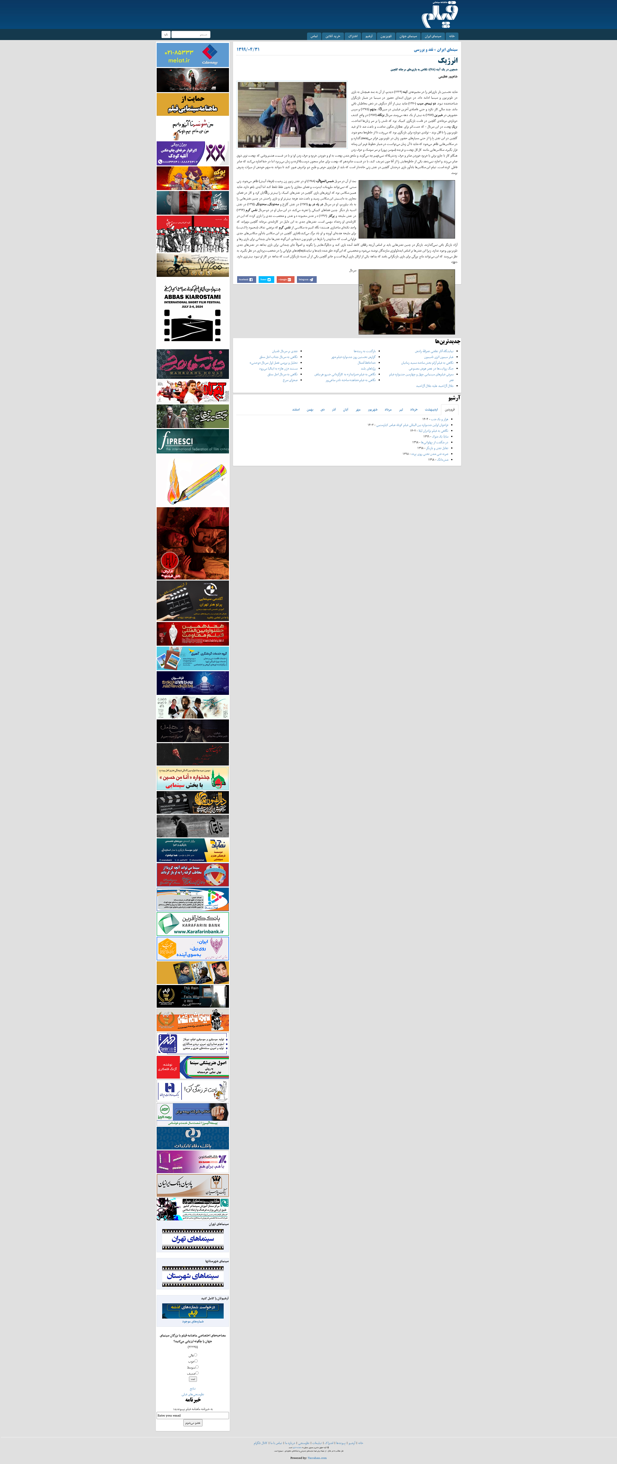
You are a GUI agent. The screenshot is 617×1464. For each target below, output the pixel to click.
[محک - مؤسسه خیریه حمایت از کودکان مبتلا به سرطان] (193, 128)
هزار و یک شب (439, 419)
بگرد (166, 34)
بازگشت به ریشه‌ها (365, 351)
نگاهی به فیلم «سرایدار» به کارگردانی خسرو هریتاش (345, 374)
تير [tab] (401, 409)
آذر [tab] (334, 409)
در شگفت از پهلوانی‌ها (434, 442)
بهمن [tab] (310, 409)
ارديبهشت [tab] (431, 409)
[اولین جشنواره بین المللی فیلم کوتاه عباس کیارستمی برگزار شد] (193, 312)
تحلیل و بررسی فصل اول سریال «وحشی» (274, 362)
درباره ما (290, 1443)
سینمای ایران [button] (433, 36)
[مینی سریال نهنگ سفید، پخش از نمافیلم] (193, 202)
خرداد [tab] (414, 409)
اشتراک (352, 36)
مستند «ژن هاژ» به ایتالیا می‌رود (278, 368)
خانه (452, 36)
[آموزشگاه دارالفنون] (193, 802)
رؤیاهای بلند (368, 368)
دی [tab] (323, 409)
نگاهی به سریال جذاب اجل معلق (278, 357)
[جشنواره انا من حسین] (193, 778)
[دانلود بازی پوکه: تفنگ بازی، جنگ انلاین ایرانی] (193, 178)
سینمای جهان (408, 36)
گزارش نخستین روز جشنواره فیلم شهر (353, 357)
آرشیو (369, 36)
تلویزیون (386, 36)
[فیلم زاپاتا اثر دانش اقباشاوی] (193, 543)
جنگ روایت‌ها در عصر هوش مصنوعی (431, 368)
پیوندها (341, 1443)
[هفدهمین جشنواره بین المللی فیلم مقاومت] (193, 633)
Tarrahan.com (317, 1458)
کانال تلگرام (261, 1443)
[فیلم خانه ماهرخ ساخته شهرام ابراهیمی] (193, 364)
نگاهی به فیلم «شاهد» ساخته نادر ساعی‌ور (351, 380)
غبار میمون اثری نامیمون (439, 357)
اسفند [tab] (296, 409)
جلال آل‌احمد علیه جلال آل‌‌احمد (435, 386)
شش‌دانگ (442, 459)
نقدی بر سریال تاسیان (285, 351)
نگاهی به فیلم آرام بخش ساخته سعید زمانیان (427, 362)
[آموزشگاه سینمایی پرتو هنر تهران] (193, 600)
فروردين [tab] (450, 409)
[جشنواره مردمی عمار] (193, 682)
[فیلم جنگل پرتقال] (193, 416)
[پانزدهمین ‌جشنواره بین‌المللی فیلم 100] (193, 79)
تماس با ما (276, 1443)
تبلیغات (317, 1443)
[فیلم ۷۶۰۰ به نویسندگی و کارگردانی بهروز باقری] (193, 264)
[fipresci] (193, 441)
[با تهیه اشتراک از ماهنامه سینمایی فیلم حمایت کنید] (193, 104)
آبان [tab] (345, 409)
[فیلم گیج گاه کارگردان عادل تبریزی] (193, 391)
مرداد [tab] (388, 409)
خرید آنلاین (333, 36)
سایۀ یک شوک (440, 436)
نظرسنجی (303, 1443)
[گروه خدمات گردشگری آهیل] (193, 658)
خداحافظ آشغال (367, 362)
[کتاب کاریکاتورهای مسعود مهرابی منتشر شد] (193, 233)
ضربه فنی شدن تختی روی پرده (429, 454)
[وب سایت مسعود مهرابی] (193, 480)
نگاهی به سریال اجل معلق (283, 374)
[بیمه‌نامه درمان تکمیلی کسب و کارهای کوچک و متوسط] (193, 54)
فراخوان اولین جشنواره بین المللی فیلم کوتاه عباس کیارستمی (412, 425)
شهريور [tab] (372, 409)
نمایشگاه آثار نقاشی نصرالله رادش (434, 351)
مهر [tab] (358, 409)
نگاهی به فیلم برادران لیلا (433, 430)
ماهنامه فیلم (297, 1447)
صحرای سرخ (290, 380)
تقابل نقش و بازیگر (437, 448)
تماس (314, 36)
